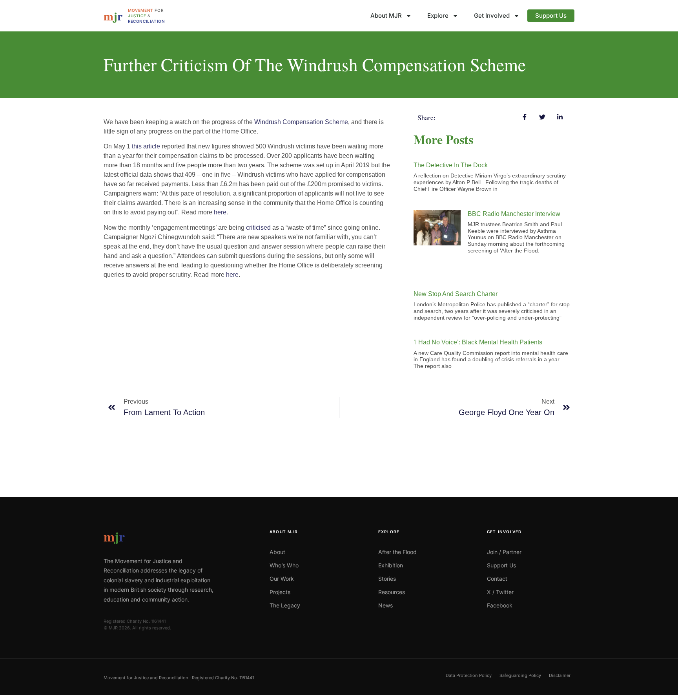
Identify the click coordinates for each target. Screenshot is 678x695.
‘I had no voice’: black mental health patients (478, 342)
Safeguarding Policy (520, 675)
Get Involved (492, 15)
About (277, 552)
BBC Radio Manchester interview (514, 213)
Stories (387, 578)
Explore (437, 15)
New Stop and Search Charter (456, 294)
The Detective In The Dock (451, 165)
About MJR (386, 15)
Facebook (499, 605)
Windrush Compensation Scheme (301, 122)
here (220, 212)
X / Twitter (500, 592)
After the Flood (397, 552)
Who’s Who (284, 565)
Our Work (282, 578)
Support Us (551, 15)
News (385, 605)
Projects (280, 592)
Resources (391, 592)
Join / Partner (504, 552)
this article (146, 146)
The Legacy (285, 605)
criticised (258, 227)
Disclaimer (559, 675)
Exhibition (390, 565)
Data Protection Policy (469, 675)
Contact (497, 578)
